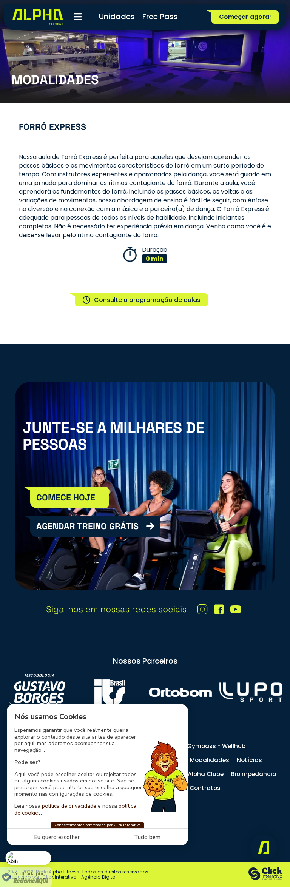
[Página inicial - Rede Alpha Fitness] (37, 17)
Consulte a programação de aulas (147, 300)
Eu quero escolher (57, 837)
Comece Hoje (65, 497)
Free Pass (160, 16)
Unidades (117, 16)
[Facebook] (219, 609)
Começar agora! (245, 16)
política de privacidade (69, 806)
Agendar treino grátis (87, 526)
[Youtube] (235, 609)
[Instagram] (202, 609)
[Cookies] (28, 858)
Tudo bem (147, 837)
